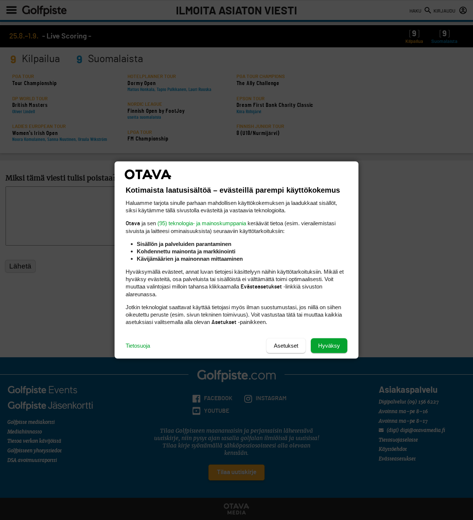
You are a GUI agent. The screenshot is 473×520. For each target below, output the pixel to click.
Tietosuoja (138, 345)
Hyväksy (329, 345)
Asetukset (286, 345)
